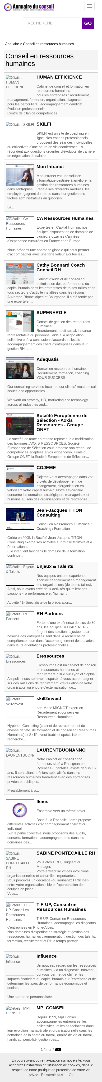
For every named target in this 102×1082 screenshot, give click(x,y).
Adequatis (48, 359)
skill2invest (49, 698)
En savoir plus (52, 1075)
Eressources (50, 656)
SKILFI (44, 124)
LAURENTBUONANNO (61, 750)
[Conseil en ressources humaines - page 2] (58, 1050)
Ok (71, 1075)
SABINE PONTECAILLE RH (66, 853)
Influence (47, 956)
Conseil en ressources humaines (48, 44)
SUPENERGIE (52, 312)
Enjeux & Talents (55, 566)
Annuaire (12, 44)
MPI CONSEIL (51, 1007)
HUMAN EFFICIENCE (59, 77)
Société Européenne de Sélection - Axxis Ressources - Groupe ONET (62, 422)
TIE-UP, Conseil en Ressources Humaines (61, 907)
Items (42, 801)
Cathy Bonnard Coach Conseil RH (61, 267)
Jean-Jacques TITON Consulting (59, 512)
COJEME (46, 467)
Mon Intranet (50, 166)
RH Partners (50, 613)
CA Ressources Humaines (65, 218)
